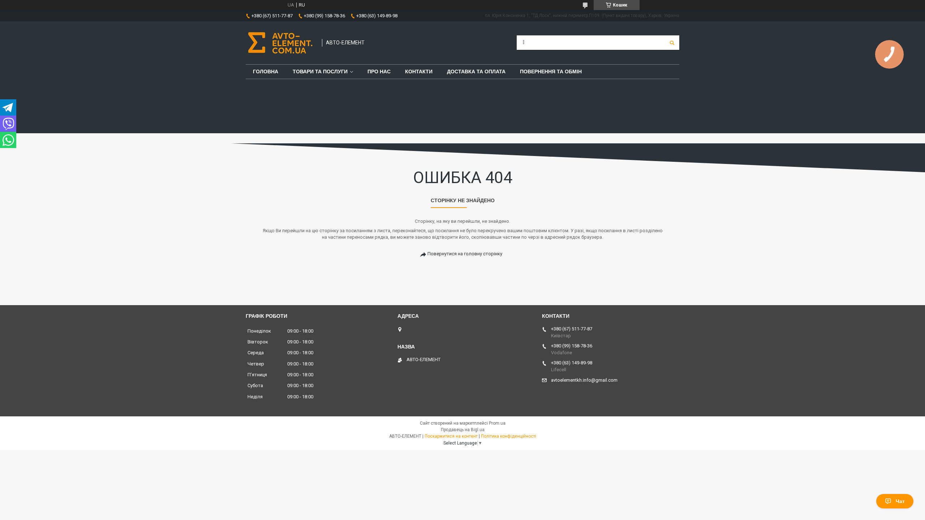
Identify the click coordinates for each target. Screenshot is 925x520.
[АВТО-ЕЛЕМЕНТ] (280, 43)
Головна (265, 71)
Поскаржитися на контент (451, 436)
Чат (900, 501)
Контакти (419, 71)
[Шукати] (672, 42)
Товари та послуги (320, 71)
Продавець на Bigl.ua (463, 429)
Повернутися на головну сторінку (464, 253)
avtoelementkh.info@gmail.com (584, 380)
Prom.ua (497, 423)
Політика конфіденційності (508, 436)
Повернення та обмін (551, 71)
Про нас (379, 71)
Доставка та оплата (476, 71)
